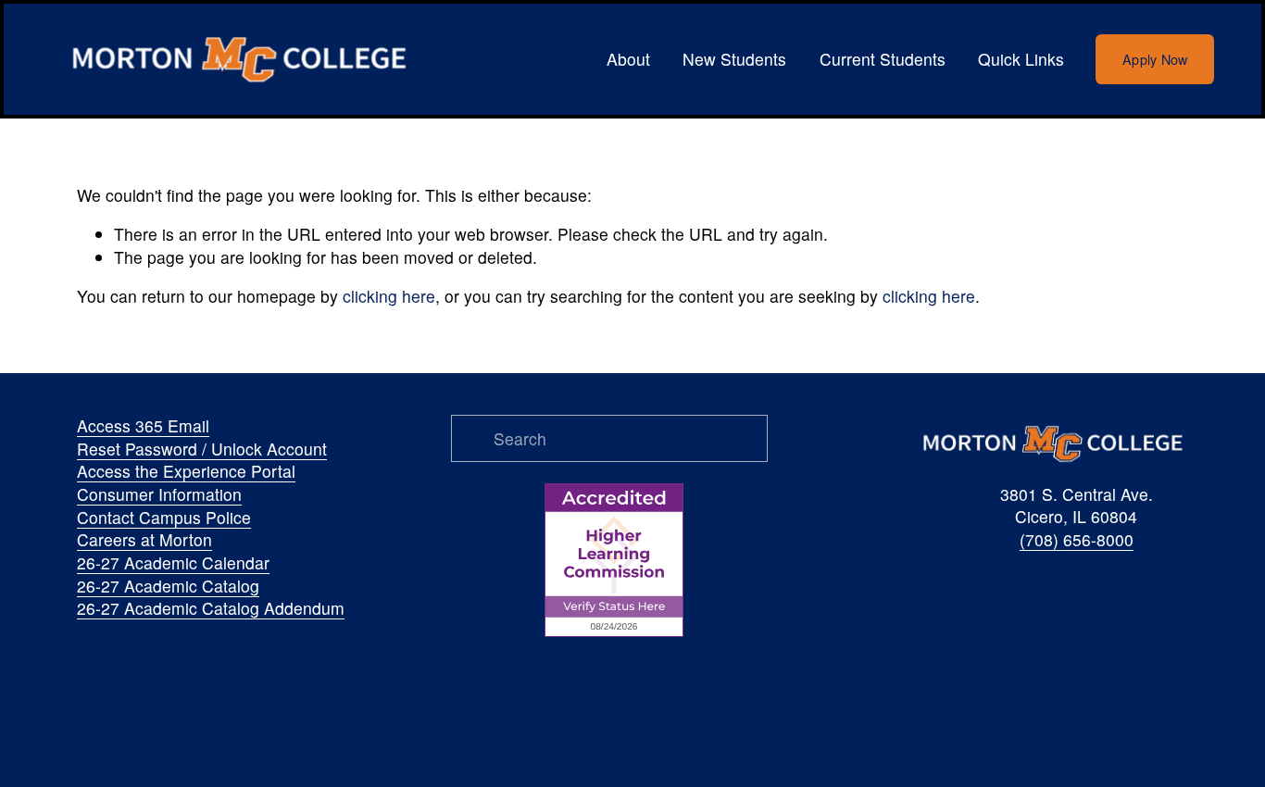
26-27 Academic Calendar (173, 563)
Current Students (883, 58)
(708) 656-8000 (1076, 540)
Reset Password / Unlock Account (202, 449)
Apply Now (1155, 59)
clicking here (389, 295)
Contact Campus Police (164, 517)
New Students (734, 58)
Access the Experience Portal (186, 471)
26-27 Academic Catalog (168, 586)
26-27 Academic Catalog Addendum (210, 608)
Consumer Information (159, 494)
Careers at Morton (144, 540)
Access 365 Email (143, 426)
